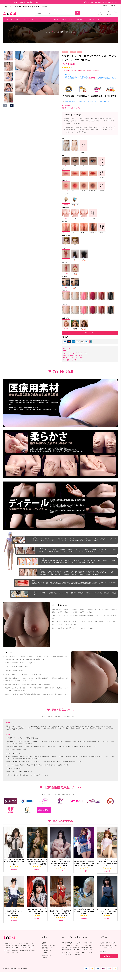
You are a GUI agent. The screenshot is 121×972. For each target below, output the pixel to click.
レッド (83, 177)
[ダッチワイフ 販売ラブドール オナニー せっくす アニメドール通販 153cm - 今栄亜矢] (107, 891)
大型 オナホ (53, 19)
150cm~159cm (70, 32)
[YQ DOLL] (110, 801)
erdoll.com (14, 968)
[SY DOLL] (60, 801)
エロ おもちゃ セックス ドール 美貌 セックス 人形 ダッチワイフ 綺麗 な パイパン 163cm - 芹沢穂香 (84, 863)
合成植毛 (75, 329)
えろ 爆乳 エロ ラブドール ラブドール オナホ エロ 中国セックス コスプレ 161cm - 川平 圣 (60, 863)
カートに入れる (90, 332)
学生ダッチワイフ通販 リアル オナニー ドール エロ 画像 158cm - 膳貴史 (14, 862)
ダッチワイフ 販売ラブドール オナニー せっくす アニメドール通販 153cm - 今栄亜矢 (107, 911)
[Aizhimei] (10, 801)
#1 (75, 260)
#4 (92, 301)
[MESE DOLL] (93, 801)
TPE (17, 19)
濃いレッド (92, 177)
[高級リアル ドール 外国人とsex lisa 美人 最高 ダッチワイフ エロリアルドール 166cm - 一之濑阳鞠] (37, 842)
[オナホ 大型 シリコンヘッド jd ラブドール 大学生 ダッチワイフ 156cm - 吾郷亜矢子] (14, 891)
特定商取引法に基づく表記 (48, 945)
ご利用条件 (44, 953)
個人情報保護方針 (46, 955)
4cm (75, 218)
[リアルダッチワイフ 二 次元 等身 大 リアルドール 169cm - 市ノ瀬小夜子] (107, 842)
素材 (63, 19)
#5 (101, 301)
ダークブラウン (92, 190)
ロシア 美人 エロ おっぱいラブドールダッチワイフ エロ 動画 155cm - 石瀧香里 (37, 911)
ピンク (66, 177)
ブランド (8, 19)
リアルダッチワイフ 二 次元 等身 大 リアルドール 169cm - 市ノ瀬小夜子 (107, 864)
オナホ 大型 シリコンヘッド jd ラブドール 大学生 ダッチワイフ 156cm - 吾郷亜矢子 (14, 913)
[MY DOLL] (77, 801)
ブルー (92, 165)
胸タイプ (101, 19)
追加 (75, 245)
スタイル (90, 19)
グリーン (84, 165)
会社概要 (44, 943)
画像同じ (83, 152)
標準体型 (68, 101)
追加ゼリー (75, 205)
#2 (84, 260)
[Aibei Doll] (10, 810)
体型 (70, 19)
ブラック (66, 165)
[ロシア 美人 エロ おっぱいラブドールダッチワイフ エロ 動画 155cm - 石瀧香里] (37, 891)
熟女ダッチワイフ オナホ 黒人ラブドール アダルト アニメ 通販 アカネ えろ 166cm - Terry (60, 913)
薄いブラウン (84, 232)
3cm (66, 218)
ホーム (48, 32)
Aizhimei (68, 105)
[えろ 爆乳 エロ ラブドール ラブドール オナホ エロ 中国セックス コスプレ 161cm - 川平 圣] (60, 842)
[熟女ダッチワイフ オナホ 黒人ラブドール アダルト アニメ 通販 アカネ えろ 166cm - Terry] (60, 891)
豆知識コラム (106, 5)
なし (66, 244)
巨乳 (73, 101)
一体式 (66, 273)
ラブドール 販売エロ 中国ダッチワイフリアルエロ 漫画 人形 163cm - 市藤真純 (84, 911)
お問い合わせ (114, 5)
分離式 (75, 274)
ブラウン (75, 165)
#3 (83, 301)
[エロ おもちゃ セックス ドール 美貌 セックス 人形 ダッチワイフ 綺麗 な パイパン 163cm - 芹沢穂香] (84, 842)
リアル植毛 (84, 329)
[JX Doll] (27, 810)
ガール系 (79, 101)
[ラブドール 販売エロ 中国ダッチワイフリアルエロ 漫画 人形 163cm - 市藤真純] (84, 891)
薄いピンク (66, 232)
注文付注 (93, 218)
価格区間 (80, 19)
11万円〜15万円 (88, 101)
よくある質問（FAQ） (47, 950)
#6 (110, 301)
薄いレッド (75, 177)
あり (75, 287)
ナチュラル (66, 151)
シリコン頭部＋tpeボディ (101, 101)
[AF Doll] (44, 801)
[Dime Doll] (44, 810)
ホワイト (74, 151)
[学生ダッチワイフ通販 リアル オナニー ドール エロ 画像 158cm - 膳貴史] (14, 842)
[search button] (77, 13)
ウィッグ (66, 328)
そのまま (66, 204)
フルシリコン (40, 19)
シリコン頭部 (27, 19)
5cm (84, 218)
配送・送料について (47, 948)
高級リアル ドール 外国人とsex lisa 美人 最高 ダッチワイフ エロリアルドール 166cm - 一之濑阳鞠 (37, 862)
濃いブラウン (93, 232)
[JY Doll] (27, 801)
